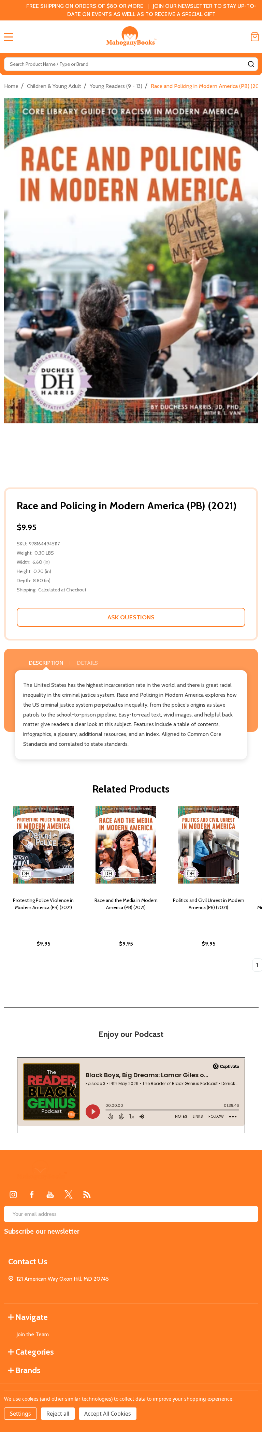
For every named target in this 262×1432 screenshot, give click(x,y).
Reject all (57, 1413)
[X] (68, 1194)
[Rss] (87, 1194)
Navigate (31, 1317)
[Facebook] (32, 1194)
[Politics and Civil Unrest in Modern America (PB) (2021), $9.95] (208, 845)
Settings (20, 1413)
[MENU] (8, 36)
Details (87, 663)
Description (46, 663)
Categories (34, 1352)
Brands (28, 1370)
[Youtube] (50, 1194)
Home (11, 86)
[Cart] (255, 37)
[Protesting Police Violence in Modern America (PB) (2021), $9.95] (43, 845)
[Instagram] (13, 1194)
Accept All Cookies (107, 1413)
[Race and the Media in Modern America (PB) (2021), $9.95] (126, 845)
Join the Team (32, 1334)
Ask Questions (131, 617)
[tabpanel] (43, 890)
